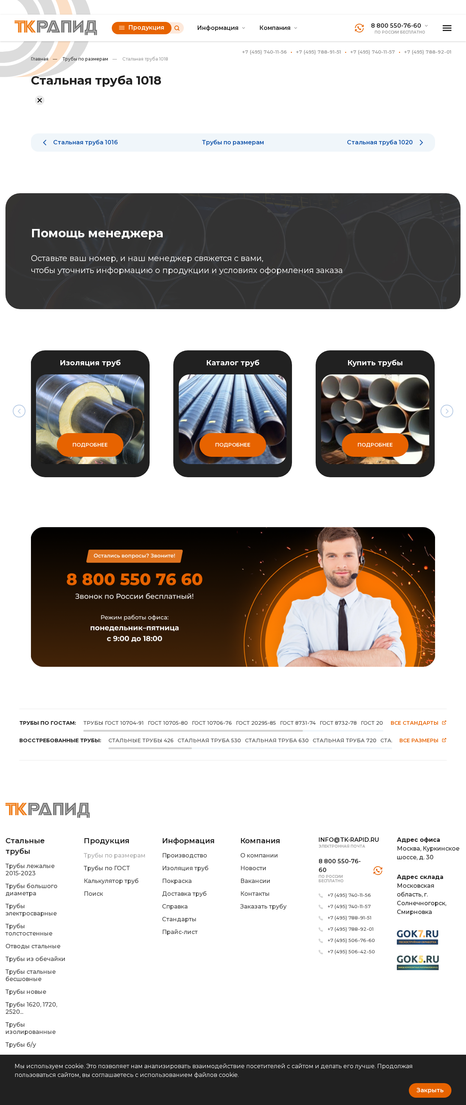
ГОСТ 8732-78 (338, 723)
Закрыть (430, 1090)
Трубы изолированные (30, 1028)
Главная (39, 59)
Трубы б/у (20, 1044)
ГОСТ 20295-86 (381, 723)
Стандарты (179, 919)
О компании (259, 855)
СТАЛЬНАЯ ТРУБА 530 (209, 740)
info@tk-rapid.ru (349, 839)
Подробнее (90, 444)
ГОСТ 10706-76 (212, 723)
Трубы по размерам (80, 59)
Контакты (255, 893)
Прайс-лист (180, 932)
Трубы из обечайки (35, 959)
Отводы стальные (32, 946)
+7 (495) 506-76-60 (351, 940)
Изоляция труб (185, 868)
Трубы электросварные (31, 910)
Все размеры (418, 741)
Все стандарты (414, 723)
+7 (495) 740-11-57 (372, 52)
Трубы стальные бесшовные (30, 975)
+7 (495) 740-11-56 (264, 52)
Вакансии (255, 881)
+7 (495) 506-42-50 (351, 951)
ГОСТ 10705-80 (168, 723)
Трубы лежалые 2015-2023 (30, 870)
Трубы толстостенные (28, 930)
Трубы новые (25, 991)
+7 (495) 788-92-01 (427, 52)
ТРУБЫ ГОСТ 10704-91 (113, 723)
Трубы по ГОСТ (107, 868)
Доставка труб (184, 893)
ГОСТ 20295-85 (256, 723)
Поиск (93, 893)
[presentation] (19, 411)
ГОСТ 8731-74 (298, 723)
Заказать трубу (263, 906)
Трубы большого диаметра (31, 890)
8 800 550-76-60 (396, 25)
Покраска (177, 881)
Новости (253, 868)
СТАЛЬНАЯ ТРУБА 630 (277, 740)
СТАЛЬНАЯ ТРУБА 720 (344, 740)
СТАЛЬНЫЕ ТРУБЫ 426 (141, 740)
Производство (184, 855)
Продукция (146, 27)
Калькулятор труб (111, 881)
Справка (175, 906)
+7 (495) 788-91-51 (318, 52)
